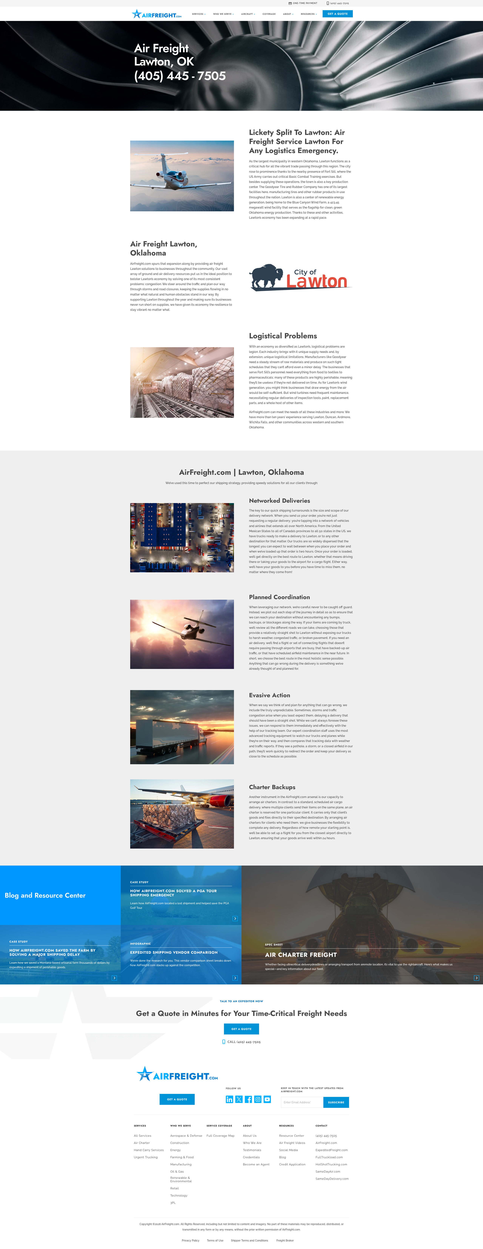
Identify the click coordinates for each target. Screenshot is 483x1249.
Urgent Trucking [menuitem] (146, 1157)
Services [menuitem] (140, 1125)
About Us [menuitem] (250, 1135)
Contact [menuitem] (321, 1125)
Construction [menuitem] (179, 1143)
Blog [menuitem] (282, 1157)
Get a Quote (338, 14)
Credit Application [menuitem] (292, 1164)
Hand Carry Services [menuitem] (149, 1150)
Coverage (269, 13)
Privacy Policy (190, 1240)
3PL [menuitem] (173, 1202)
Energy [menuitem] (175, 1150)
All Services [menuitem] (142, 1135)
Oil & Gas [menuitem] (177, 1171)
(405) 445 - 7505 (180, 76)
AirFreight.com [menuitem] (326, 1143)
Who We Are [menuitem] (252, 1143)
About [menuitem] (247, 1125)
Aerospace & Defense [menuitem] (186, 1135)
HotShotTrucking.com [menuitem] (331, 1164)
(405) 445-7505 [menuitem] (326, 1135)
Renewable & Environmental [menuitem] (181, 1179)
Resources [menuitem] (286, 1125)
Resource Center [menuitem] (291, 1135)
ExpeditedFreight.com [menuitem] (332, 1150)
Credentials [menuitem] (251, 1157)
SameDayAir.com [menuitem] (328, 1171)
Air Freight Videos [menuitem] (292, 1143)
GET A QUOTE (241, 1029)
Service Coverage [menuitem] (219, 1125)
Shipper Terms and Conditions (249, 1240)
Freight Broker (285, 1240)
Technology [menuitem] (179, 1195)
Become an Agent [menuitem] (256, 1164)
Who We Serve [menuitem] (180, 1125)
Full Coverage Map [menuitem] (221, 1135)
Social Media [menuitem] (288, 1150)
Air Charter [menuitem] (142, 1143)
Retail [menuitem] (174, 1188)
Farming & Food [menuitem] (182, 1157)
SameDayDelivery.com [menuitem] (332, 1179)
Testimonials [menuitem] (252, 1150)
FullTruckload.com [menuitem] (329, 1157)
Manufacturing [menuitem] (181, 1164)
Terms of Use (215, 1240)
